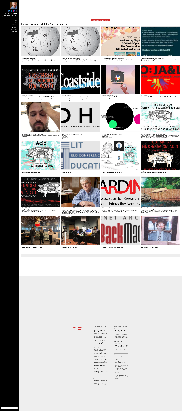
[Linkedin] (11, 11)
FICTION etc (15, 22)
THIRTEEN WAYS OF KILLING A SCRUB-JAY (100, 377)
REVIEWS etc (14, 27)
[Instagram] (13, 11)
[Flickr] (15, 11)
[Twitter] (10, 11)
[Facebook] (8, 11)
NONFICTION (14, 24)
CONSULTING (14, 31)
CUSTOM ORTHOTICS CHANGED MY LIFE (121, 354)
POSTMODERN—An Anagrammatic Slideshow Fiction (120, 342)
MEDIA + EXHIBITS (13, 26)
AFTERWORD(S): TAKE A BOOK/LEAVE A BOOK (121, 327)
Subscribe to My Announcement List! (100, 20)
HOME (16, 20)
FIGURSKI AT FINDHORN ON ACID (99, 327)
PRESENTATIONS (14, 29)
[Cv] (16, 11)
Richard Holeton (11, 13)
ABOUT (15, 33)
